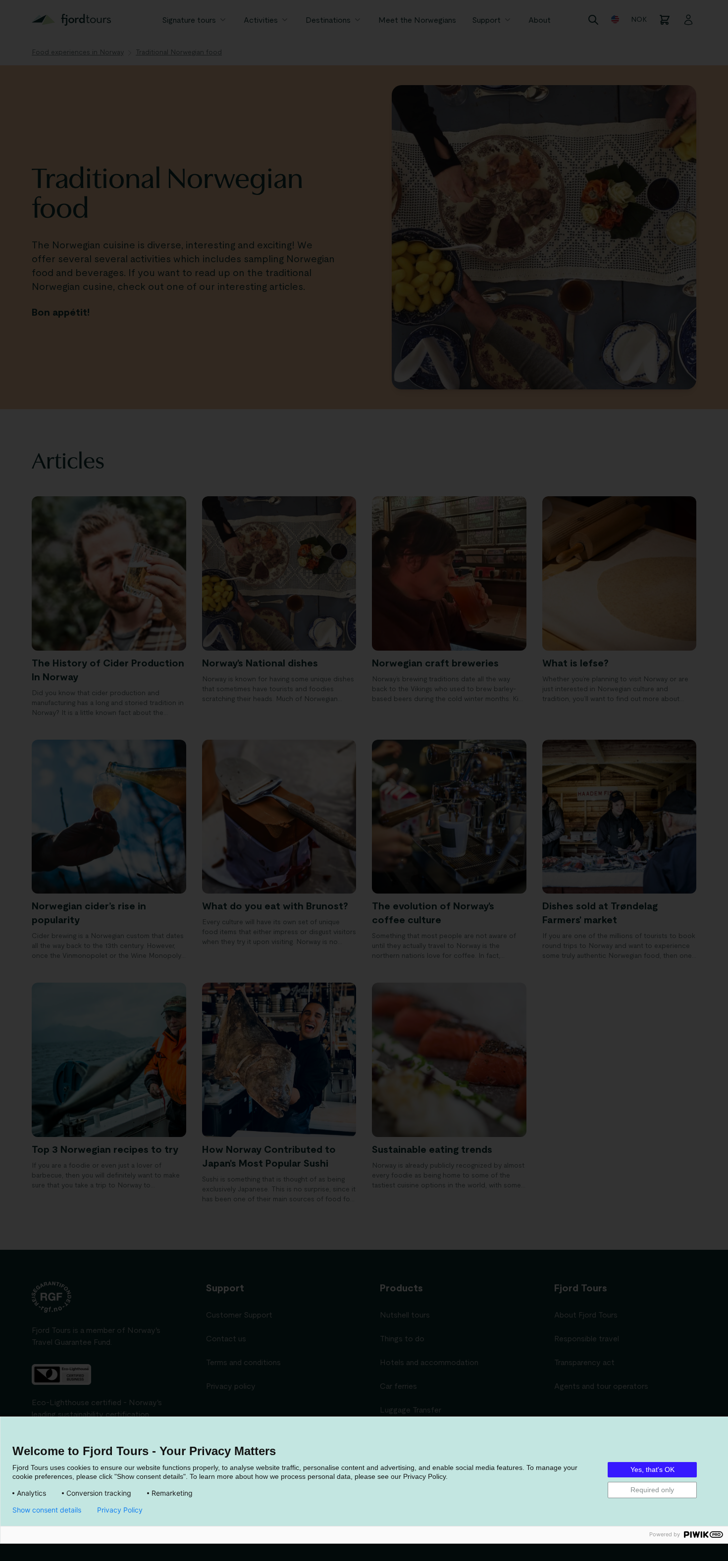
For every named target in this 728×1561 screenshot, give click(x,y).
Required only (652, 1490)
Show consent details (46, 1510)
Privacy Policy (120, 1510)
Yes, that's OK (652, 1469)
